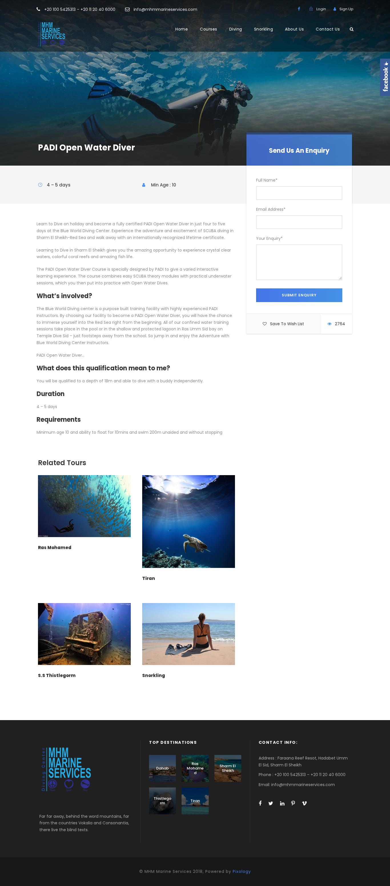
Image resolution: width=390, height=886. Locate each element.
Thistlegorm (162, 801)
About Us (294, 29)
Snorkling (263, 29)
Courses (208, 29)
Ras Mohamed (54, 548)
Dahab (162, 768)
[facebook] (299, 9)
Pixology (242, 871)
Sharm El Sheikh (228, 768)
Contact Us (328, 29)
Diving (235, 29)
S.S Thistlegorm (57, 675)
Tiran (148, 578)
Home (181, 29)
